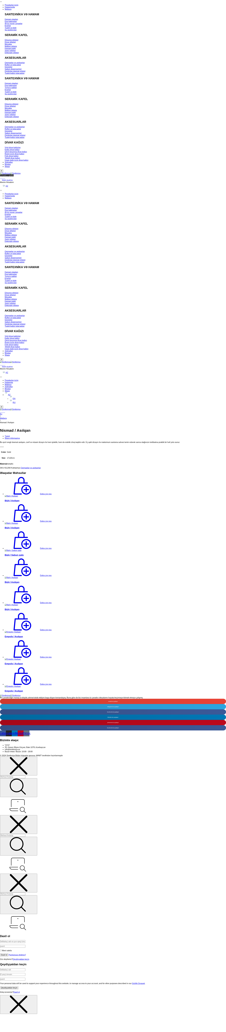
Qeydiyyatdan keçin (21, 959)
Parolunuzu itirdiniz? (17, 955)
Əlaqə (7, 167)
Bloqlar (8, 164)
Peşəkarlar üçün (11, 5)
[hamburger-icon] (1, 190)
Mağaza (8, 9)
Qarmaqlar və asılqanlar (31, 468)
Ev (1, 414)
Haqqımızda (10, 7)
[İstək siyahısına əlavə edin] (2, 2)
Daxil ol (4, 955)
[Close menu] (18, 766)
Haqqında (9, 382)
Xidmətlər (9, 162)
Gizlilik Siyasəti (138, 983)
